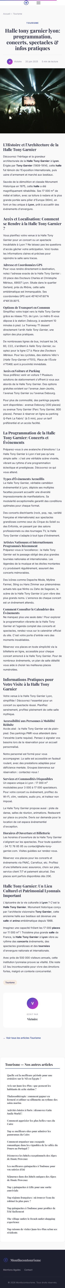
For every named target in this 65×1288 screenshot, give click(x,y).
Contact (28, 1269)
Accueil (6, 13)
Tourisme (17, 13)
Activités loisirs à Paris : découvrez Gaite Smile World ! (29, 1112)
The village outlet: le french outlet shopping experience (31, 1220)
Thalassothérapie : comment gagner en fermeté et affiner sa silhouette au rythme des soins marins (32, 1100)
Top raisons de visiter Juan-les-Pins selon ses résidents (32, 1231)
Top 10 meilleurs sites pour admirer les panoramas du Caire (29, 1133)
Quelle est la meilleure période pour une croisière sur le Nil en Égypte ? (29, 1077)
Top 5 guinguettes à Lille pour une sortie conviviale (29, 1189)
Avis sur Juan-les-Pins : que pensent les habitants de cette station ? (29, 1087)
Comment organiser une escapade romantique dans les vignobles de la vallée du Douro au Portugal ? (32, 1145)
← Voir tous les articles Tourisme (22, 1037)
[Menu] (38, 2)
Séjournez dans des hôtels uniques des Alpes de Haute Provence (31, 1178)
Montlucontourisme (25, 1260)
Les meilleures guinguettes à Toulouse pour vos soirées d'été (31, 1168)
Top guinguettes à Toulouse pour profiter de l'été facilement (31, 1210)
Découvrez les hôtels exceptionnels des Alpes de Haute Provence (32, 1157)
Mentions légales (12, 1269)
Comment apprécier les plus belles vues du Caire (31, 1122)
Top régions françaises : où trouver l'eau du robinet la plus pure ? (31, 1199)
